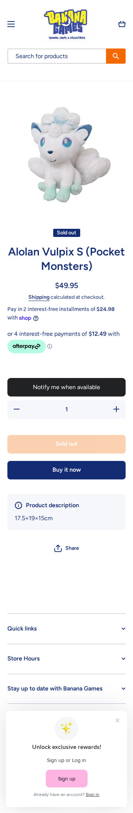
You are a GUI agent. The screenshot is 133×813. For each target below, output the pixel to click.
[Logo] (66, 24)
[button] (122, 24)
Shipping (39, 297)
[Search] (116, 56)
